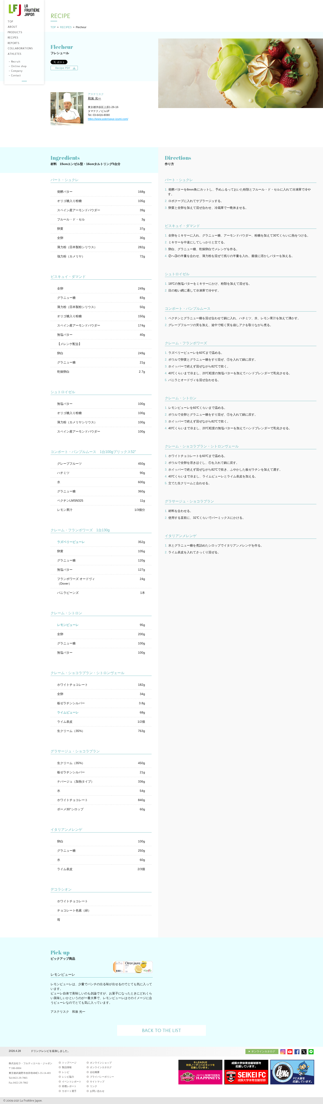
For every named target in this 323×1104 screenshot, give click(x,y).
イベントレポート (71, 1081)
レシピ (65, 1072)
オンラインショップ (101, 1062)
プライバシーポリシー (102, 1076)
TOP (53, 27)
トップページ (69, 1062)
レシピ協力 (68, 1076)
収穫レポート (69, 1086)
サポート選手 (69, 1091)
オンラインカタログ (263, 1051)
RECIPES (66, 27)
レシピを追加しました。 (45, 1051)
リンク (93, 1086)
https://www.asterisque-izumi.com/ (108, 119)
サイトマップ (97, 1081)
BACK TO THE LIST (161, 1030)
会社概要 (95, 1072)
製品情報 (67, 1067)
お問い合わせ (97, 1091)
